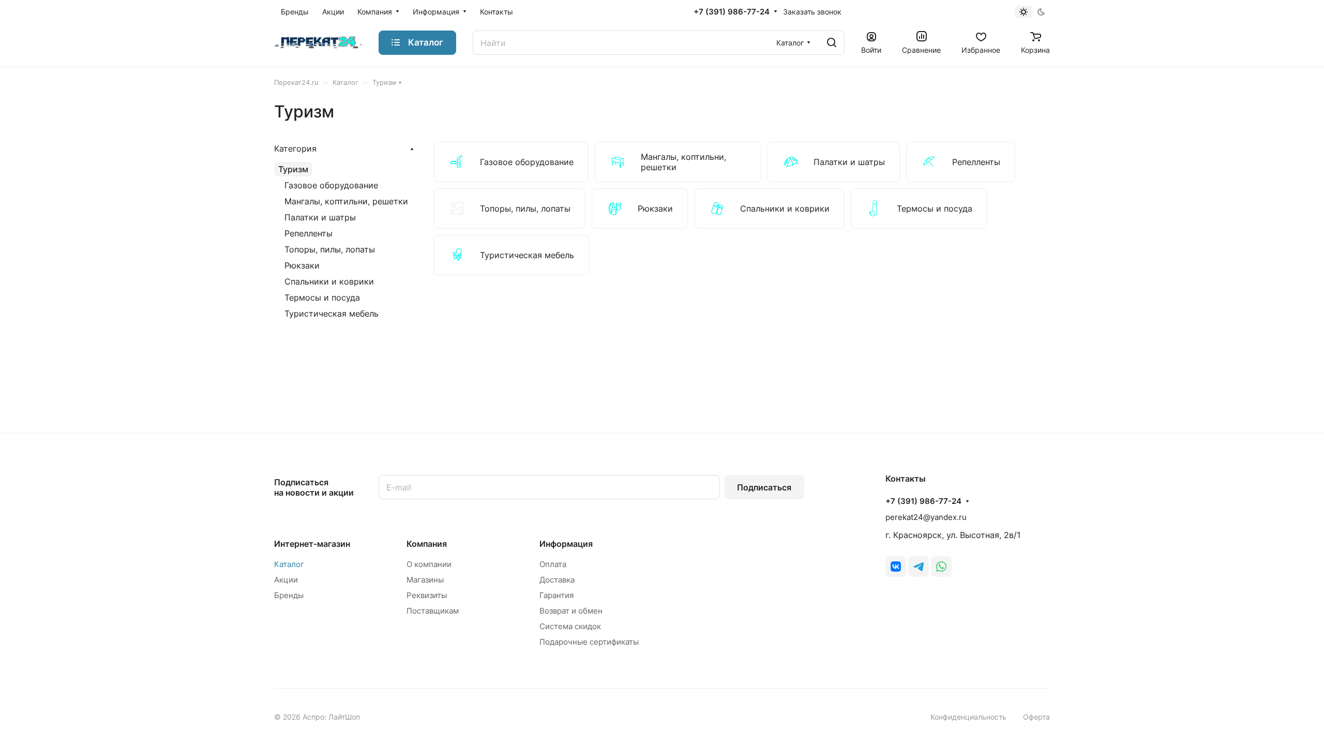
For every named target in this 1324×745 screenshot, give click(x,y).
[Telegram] (918, 566)
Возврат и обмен (571, 611)
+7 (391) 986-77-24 (732, 12)
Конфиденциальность (968, 716)
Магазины (425, 580)
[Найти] (832, 43)
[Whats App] (941, 566)
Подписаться (764, 487)
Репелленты (308, 233)
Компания (427, 544)
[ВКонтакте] (895, 566)
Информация (566, 544)
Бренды (289, 595)
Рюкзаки (302, 265)
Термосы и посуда (322, 297)
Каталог (289, 564)
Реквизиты (427, 595)
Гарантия (556, 595)
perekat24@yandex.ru (926, 517)
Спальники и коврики (329, 281)
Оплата (552, 564)
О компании (429, 564)
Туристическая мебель (331, 313)
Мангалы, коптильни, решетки (346, 201)
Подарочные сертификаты (589, 642)
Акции (286, 580)
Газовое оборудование (331, 185)
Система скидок (570, 626)
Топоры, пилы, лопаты (329, 249)
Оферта (1036, 716)
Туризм (293, 169)
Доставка (557, 580)
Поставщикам (433, 611)
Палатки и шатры (320, 217)
